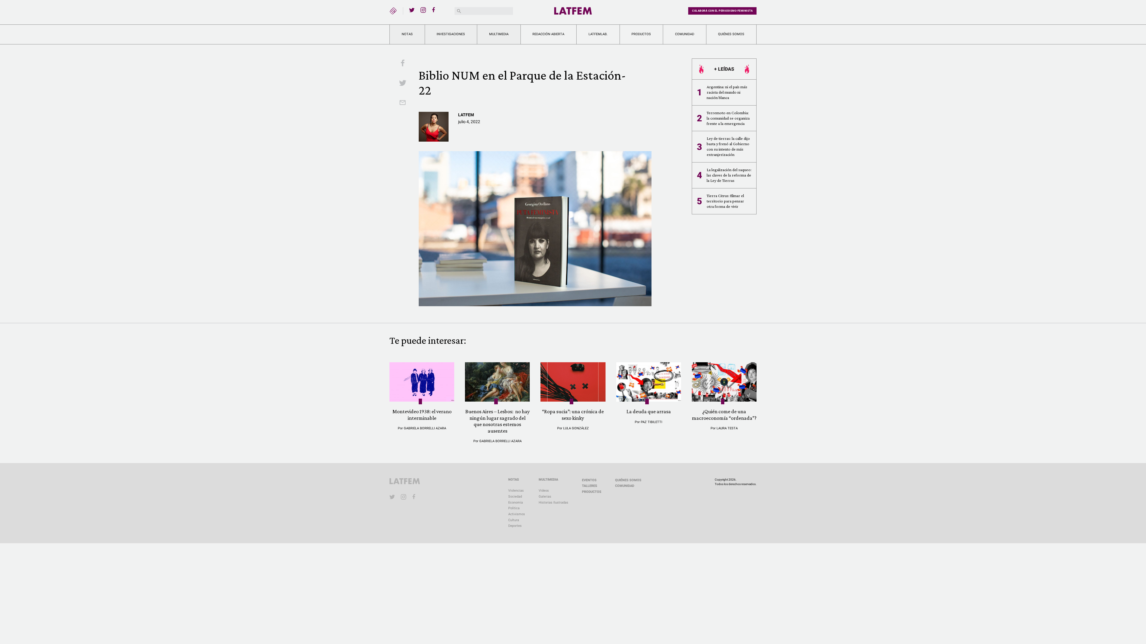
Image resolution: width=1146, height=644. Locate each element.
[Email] (402, 103)
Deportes (515, 526)
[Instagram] (423, 10)
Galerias (545, 497)
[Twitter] (412, 10)
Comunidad (684, 34)
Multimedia (499, 34)
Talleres (589, 486)
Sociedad (515, 497)
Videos (544, 491)
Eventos (589, 480)
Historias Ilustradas (553, 502)
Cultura (513, 520)
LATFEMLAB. (598, 34)
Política (514, 508)
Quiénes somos (731, 34)
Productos (641, 34)
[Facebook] (434, 10)
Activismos (516, 514)
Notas (407, 34)
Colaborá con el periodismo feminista (722, 10)
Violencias (516, 491)
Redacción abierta (548, 34)
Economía (515, 502)
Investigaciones (451, 34)
